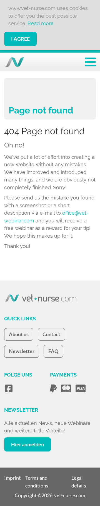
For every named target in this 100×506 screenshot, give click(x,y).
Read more (41, 23)
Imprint (12, 478)
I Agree (20, 39)
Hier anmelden (27, 444)
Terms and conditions (36, 482)
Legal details (78, 482)
